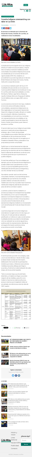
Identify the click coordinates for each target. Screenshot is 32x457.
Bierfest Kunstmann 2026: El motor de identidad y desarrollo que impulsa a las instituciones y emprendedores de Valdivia (20, 363)
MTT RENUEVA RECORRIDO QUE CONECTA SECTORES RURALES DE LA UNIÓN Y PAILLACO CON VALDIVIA (20, 341)
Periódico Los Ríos (18, 454)
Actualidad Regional (7, 16)
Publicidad (15, 445)
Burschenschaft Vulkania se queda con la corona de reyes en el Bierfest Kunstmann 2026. (19, 416)
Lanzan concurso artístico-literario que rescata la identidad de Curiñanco (20, 347)
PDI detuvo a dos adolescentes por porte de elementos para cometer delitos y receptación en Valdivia (20, 355)
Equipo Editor (16, 443)
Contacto (14, 448)
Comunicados (4, 25)
